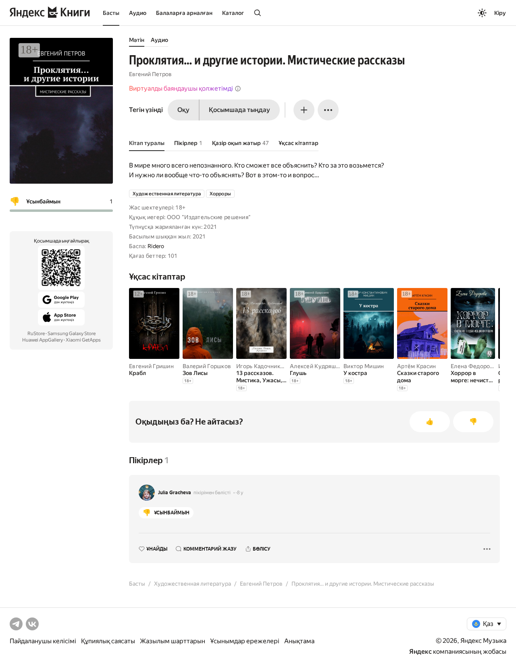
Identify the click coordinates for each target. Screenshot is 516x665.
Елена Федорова (473, 366)
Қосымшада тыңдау (239, 110)
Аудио (137, 13)
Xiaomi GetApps (83, 340)
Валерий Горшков (207, 366)
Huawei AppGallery (42, 340)
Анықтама (299, 641)
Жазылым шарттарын (172, 641)
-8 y (239, 492)
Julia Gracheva (174, 492)
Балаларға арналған (184, 13)
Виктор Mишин (363, 366)
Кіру (500, 13)
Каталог (233, 13)
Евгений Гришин (151, 366)
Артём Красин (416, 366)
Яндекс (420, 651)
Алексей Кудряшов (316, 366)
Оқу (183, 110)
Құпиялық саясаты (108, 641)
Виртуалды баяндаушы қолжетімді (181, 88)
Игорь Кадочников (261, 366)
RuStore (36, 333)
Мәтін (136, 40)
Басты (111, 13)
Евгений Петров (150, 74)
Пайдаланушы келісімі (43, 641)
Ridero (156, 246)
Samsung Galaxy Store (72, 333)
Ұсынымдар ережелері (244, 641)
